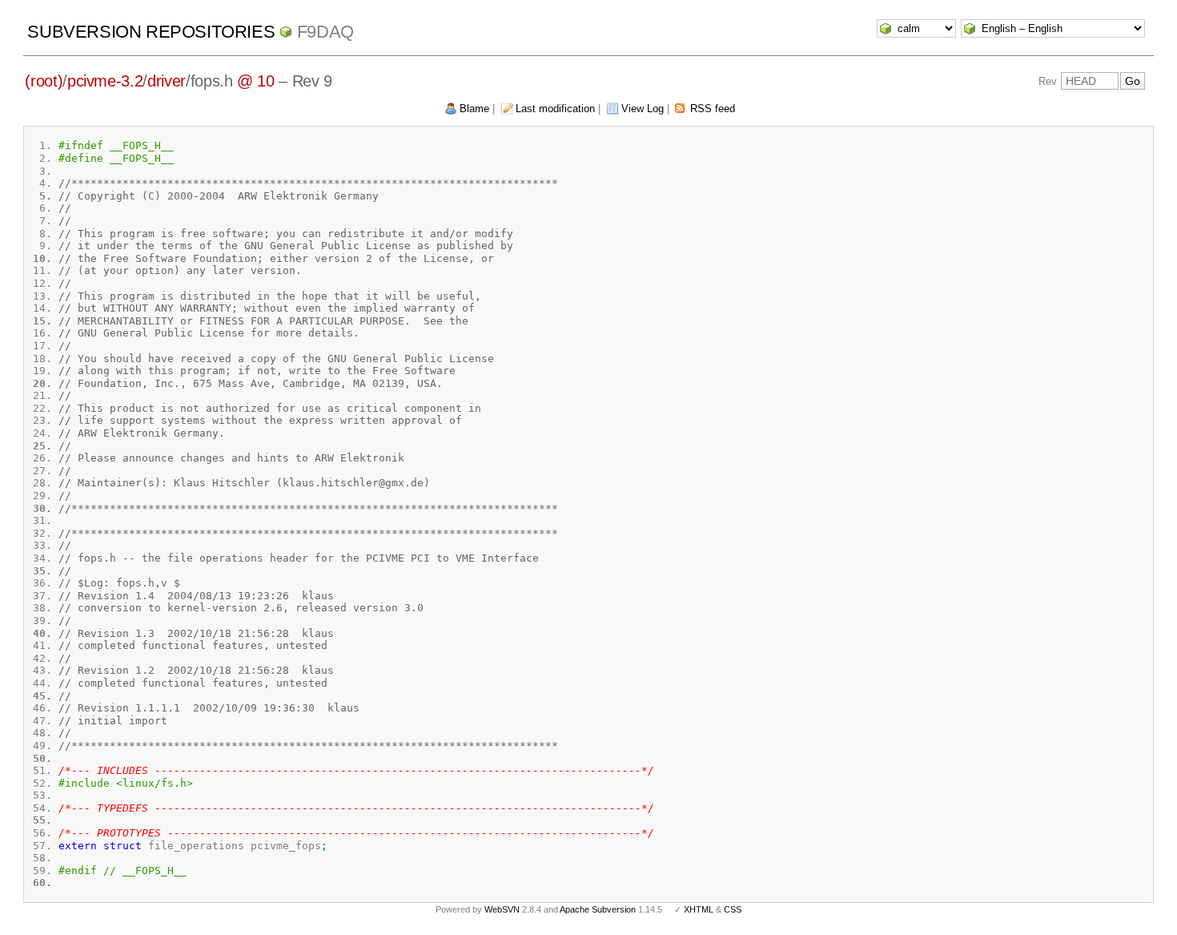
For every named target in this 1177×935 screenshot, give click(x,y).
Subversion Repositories (151, 32)
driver (166, 81)
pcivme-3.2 (105, 81)
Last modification (555, 109)
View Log (642, 109)
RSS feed (712, 109)
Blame (474, 109)
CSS (732, 909)
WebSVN (502, 909)
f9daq (325, 32)
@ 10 (256, 81)
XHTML (698, 909)
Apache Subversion (598, 909)
